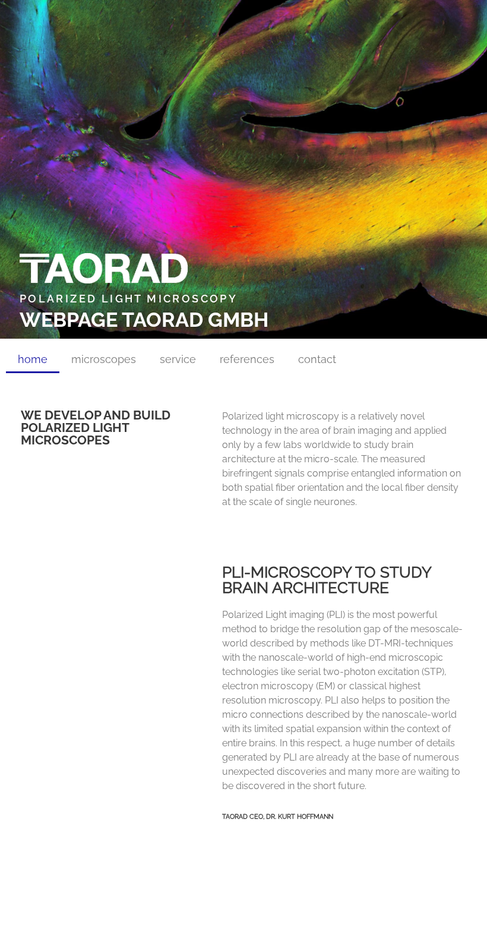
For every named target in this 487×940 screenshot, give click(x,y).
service (178, 359)
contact (317, 359)
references (247, 359)
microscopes (103, 359)
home (33, 359)
